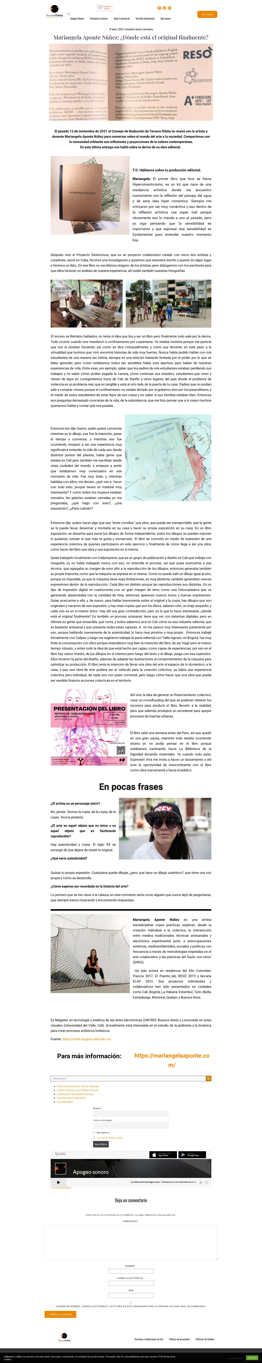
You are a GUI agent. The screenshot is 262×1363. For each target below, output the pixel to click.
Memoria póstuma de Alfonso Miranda (78, 1086)
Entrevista (148, 29)
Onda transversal (122, 18)
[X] (164, 8)
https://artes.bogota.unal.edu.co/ (86, 1039)
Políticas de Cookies (205, 1339)
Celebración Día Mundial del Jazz (75, 1094)
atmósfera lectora (133, 29)
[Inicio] (64, 1337)
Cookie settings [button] (236, 1357)
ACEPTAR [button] (252, 1357)
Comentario (131, 1221)
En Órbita (207, 14)
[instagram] (169, 8)
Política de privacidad (179, 1339)
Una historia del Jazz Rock (71, 1097)
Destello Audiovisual (145, 18)
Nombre (97, 1108)
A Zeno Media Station (61, 1187)
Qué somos (166, 18)
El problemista (65, 1101)
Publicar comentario (60, 1314)
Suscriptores (103, 1132)
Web (131, 1290)
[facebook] (159, 8)
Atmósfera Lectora (99, 18)
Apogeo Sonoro (77, 18)
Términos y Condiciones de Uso (148, 1339)
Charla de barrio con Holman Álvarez (77, 1090)
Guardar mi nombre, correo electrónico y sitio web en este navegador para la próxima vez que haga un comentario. (131, 1306)
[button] (68, 14)
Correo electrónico (102, 1120)
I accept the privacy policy (110, 1137)
